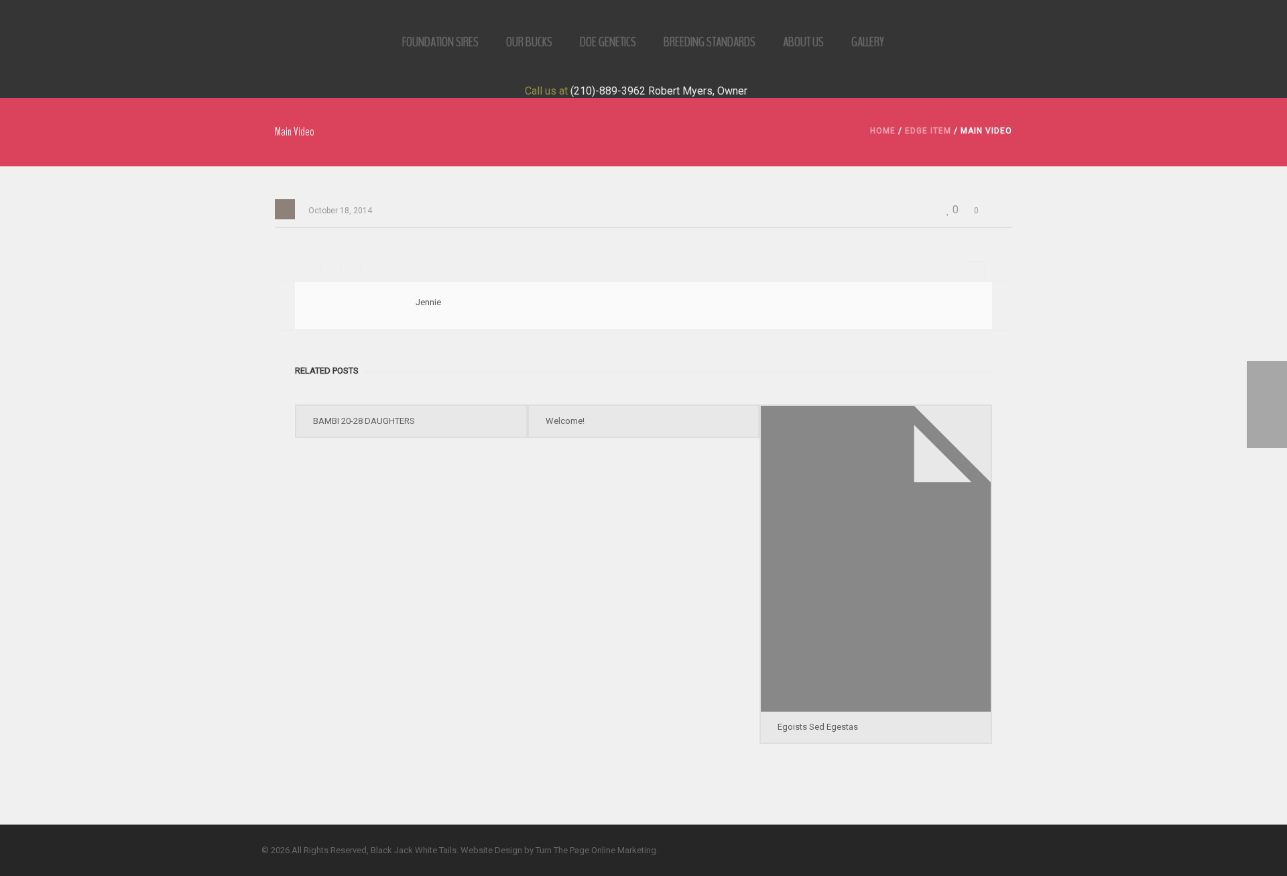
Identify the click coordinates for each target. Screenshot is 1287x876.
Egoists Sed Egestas (818, 727)
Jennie (428, 302)
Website (477, 850)
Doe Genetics (608, 42)
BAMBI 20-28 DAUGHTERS (364, 421)
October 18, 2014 (340, 210)
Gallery (867, 42)
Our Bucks (529, 42)
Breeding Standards (709, 42)
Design (508, 850)
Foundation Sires (440, 42)
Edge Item (928, 130)
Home (883, 130)
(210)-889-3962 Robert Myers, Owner (658, 91)
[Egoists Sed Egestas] (876, 559)
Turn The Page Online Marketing (596, 850)
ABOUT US (803, 42)
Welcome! (565, 421)
